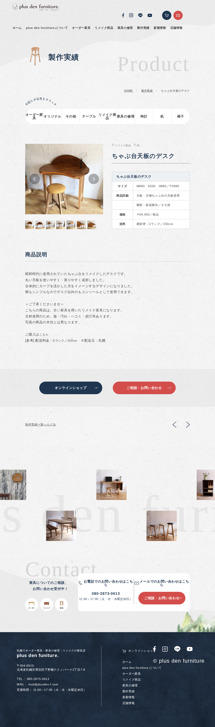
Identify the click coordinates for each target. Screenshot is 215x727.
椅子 (180, 116)
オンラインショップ (142, 650)
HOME (128, 90)
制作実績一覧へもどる (40, 424)
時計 (144, 116)
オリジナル (52, 116)
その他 (71, 116)
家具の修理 (125, 27)
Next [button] (93, 179)
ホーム (17, 27)
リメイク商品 (104, 27)
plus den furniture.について (47, 27)
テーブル (89, 116)
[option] (64, 179)
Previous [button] (34, 179)
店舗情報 (176, 27)
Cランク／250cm (65, 340)
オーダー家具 (81, 27)
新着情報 (160, 27)
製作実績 (143, 27)
